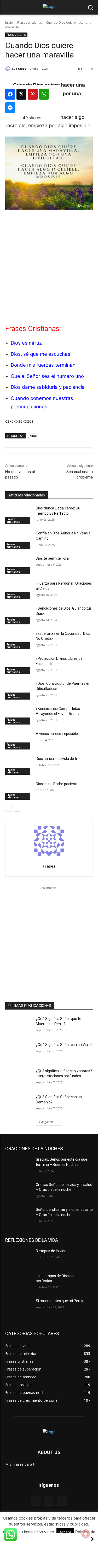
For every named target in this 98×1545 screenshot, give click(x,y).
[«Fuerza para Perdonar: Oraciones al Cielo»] (18, 590)
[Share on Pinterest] (33, 94)
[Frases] (8, 68)
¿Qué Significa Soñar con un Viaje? (64, 1045)
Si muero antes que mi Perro (59, 1301)
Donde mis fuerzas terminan (43, 365)
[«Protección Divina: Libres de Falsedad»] (18, 665)
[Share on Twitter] (21, 94)
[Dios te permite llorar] (18, 565)
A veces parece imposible (57, 734)
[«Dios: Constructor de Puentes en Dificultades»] (18, 690)
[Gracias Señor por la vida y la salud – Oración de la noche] (18, 1191)
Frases (21, 68)
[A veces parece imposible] (18, 740)
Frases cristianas (29, 22)
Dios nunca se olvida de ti (56, 759)
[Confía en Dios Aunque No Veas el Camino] (18, 540)
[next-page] (17, 808)
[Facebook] (36, 1501)
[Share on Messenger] (10, 107)
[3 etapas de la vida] (18, 1258)
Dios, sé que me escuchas (40, 354)
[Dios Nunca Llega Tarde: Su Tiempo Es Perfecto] (18, 515)
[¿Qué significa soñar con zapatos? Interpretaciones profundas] (18, 1078)
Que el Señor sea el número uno (47, 376)
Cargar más (47, 1122)
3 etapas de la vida (51, 1251)
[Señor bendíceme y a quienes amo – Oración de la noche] (18, 1216)
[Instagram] (62, 1501)
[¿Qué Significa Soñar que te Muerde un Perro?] (18, 1025)
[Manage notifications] (86, 1533)
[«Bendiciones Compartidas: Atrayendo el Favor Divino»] (18, 715)
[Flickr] (49, 1501)
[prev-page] (8, 808)
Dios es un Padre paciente (57, 784)
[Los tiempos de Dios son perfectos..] (18, 1283)
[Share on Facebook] (10, 94)
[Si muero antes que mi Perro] (18, 1307)
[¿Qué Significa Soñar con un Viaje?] (18, 1051)
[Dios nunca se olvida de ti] (18, 765)
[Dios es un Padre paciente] (18, 790)
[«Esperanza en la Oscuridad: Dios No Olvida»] (18, 640)
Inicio (9, 22)
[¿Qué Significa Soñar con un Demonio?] (18, 1104)
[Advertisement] (49, 265)
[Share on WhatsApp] (44, 94)
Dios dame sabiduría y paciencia (48, 387)
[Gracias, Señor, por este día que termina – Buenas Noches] (18, 1166)
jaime (33, 436)
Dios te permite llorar (53, 558)
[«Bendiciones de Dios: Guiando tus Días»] (18, 615)
